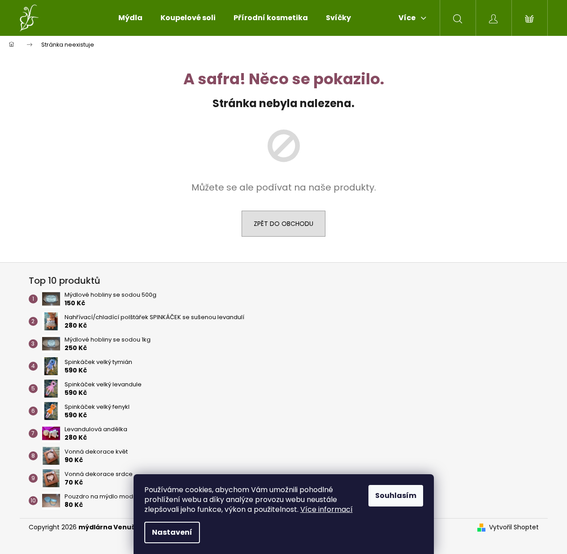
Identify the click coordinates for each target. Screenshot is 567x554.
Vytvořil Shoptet (514, 527)
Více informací (326, 509)
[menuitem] (130, 18)
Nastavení (172, 532)
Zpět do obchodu (283, 223)
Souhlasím (395, 495)
